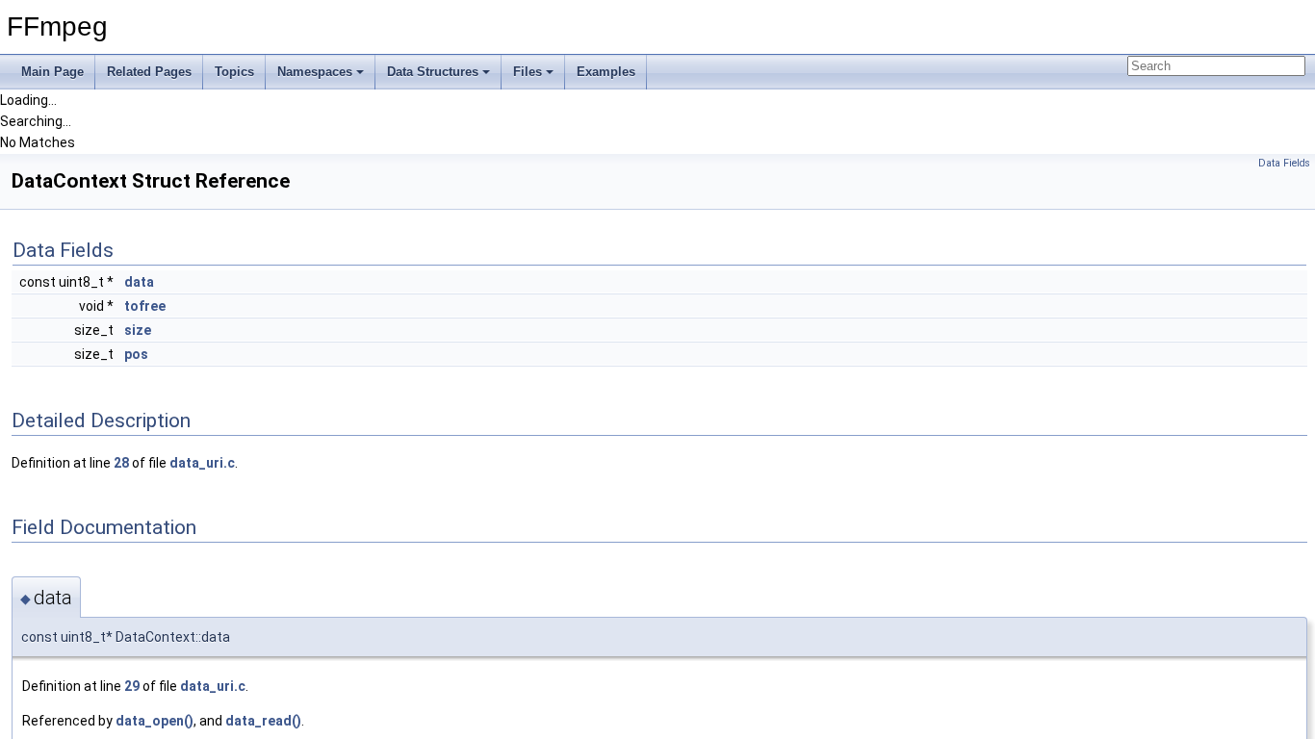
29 (132, 686)
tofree (145, 306)
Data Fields (1284, 163)
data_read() (263, 720)
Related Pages (149, 71)
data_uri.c (202, 463)
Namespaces (314, 71)
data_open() (154, 720)
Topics (234, 71)
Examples (606, 71)
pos (136, 354)
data (139, 282)
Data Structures (432, 71)
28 (121, 463)
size (137, 330)
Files (527, 71)
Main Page (52, 71)
